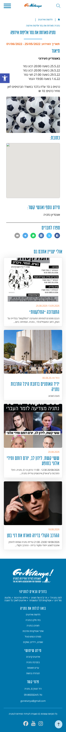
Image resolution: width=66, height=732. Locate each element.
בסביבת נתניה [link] (33, 662)
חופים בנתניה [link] (33, 625)
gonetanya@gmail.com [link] (33, 700)
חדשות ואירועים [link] (45, 19)
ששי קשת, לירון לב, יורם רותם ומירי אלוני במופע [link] (33, 461)
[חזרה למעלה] (58, 724)
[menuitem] (33, 615)
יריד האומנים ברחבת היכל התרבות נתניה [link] (35, 386)
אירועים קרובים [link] (33, 656)
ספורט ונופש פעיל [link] (33, 636)
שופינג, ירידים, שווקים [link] (33, 642)
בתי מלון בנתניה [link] (33, 620)
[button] (7, 6)
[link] (5, 78)
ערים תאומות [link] (33, 667)
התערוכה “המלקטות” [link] (44, 312)
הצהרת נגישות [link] (33, 673)
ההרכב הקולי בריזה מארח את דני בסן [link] (33, 535)
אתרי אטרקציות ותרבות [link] (33, 631)
